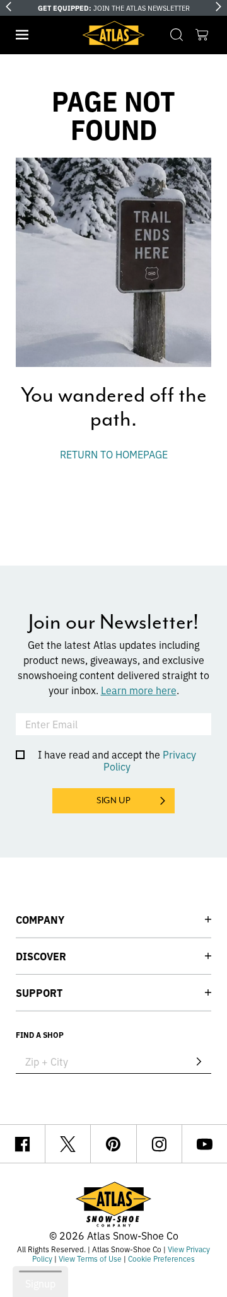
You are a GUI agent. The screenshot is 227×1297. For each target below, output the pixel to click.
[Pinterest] (113, 1144)
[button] (22, 35)
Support (39, 992)
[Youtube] (204, 1144)
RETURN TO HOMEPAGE (114, 454)
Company (40, 919)
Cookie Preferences (161, 1258)
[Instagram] (159, 1144)
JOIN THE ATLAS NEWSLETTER (114, 8)
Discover (41, 956)
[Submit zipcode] (198, 1061)
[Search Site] (176, 35)
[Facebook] (22, 1144)
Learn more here (139, 690)
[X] (67, 1144)
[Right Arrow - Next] (218, 7)
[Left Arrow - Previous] (8, 7)
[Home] (113, 35)
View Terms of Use (90, 1258)
